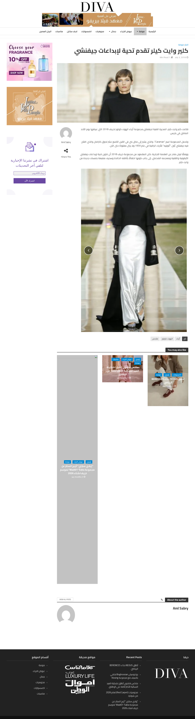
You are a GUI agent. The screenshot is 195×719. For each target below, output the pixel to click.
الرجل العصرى (45, 31)
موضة (142, 31)
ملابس (155, 339)
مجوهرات (100, 31)
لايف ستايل (72, 31)
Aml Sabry (66, 142)
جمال (113, 31)
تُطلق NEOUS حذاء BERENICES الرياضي (168, 380)
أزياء (178, 339)
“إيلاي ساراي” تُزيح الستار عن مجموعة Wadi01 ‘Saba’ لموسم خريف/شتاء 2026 (77, 469)
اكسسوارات (86, 31)
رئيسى (167, 375)
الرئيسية (152, 31)
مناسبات (59, 31)
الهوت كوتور (167, 339)
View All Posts (65, 599)
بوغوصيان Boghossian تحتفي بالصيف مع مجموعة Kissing (124, 676)
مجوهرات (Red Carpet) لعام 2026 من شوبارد (122, 694)
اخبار (186, 45)
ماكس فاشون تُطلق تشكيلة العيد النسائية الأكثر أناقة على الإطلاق (122, 371)
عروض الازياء (126, 31)
